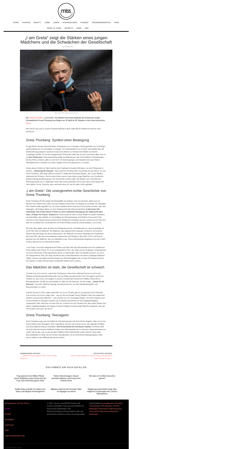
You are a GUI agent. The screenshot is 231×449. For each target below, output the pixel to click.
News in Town (54, 28)
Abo (87, 28)
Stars (16, 22)
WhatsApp (93, 409)
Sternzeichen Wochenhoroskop (102, 411)
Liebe (47, 22)
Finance (84, 22)
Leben (56, 22)
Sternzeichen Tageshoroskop (109, 409)
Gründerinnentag (101, 22)
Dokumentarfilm (36, 118)
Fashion (26, 22)
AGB (7, 430)
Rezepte (69, 28)
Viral (116, 22)
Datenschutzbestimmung (15, 436)
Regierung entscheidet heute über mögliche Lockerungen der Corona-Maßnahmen (102, 391)
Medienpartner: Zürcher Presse (17, 403)
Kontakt (8, 414)
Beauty (37, 22)
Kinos (28, 123)
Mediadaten (9, 419)
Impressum (9, 425)
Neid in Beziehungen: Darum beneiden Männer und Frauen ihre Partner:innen (66, 378)
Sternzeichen (70, 22)
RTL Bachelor (106, 406)
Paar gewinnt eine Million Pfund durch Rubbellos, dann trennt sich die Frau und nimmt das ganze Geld (30, 378)
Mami (79, 28)
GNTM (116, 406)
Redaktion (69, 46)
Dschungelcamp (107, 403)
